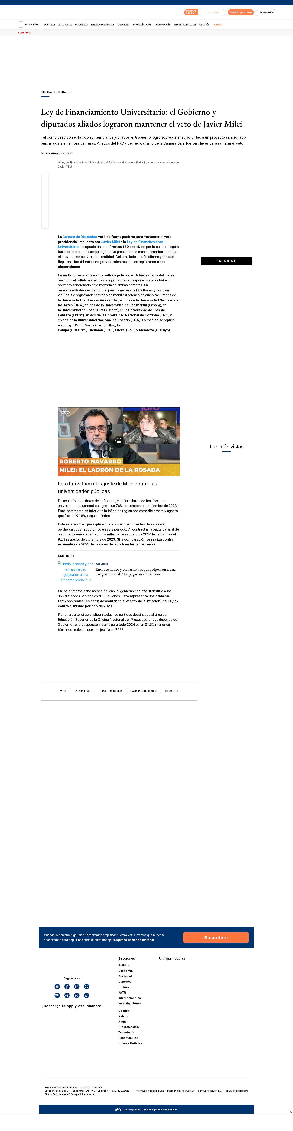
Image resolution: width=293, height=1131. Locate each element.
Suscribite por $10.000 (241, 12)
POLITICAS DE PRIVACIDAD (180, 1091)
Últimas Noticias (130, 1043)
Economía (65, 24)
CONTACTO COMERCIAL (210, 1091)
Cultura (123, 987)
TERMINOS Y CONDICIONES (150, 1091)
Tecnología (162, 24)
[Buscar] (179, 12)
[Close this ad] (290, 1111)
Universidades (83, 691)
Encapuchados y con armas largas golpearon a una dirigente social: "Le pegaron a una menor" (136, 572)
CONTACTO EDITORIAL (237, 1091)
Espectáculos (142, 24)
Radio (218, 24)
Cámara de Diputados (80, 237)
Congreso (171, 691)
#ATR (122, 992)
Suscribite (216, 937)
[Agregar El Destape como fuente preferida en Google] (179, 153)
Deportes (124, 24)
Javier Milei (110, 242)
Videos (123, 1016)
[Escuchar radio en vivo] (212, 12)
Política (49, 24)
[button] (45, 179)
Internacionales (102, 24)
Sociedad (81, 24)
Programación (128, 1027)
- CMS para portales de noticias (150, 1109)
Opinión (204, 24)
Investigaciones (185, 24)
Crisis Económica (111, 691)
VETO (63, 691)
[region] (146, 63)
